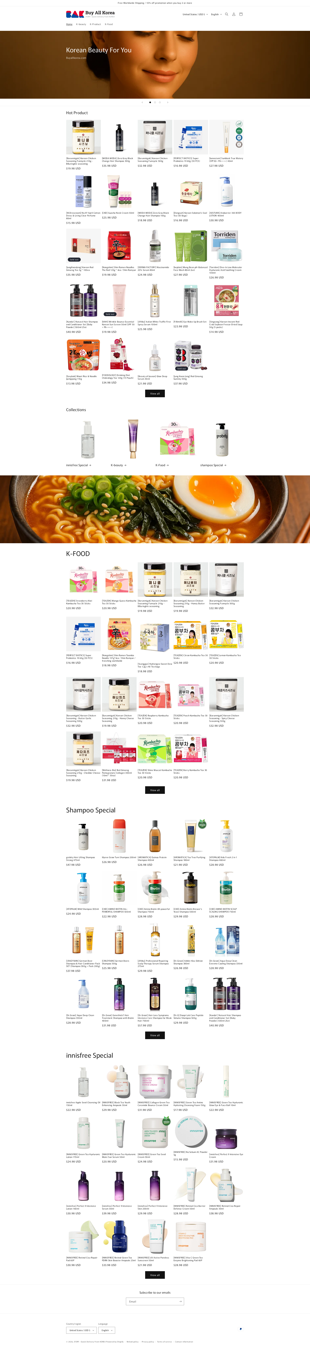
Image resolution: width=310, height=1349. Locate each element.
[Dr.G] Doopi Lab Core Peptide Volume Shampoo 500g (188, 1016)
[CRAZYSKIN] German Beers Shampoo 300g (115, 962)
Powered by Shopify (115, 1341)
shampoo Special (211, 465)
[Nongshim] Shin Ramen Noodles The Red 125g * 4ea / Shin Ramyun (119, 268)
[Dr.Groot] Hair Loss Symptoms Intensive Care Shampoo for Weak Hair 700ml (155, 1018)
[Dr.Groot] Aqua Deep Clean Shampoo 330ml (80, 1016)
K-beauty (117, 465)
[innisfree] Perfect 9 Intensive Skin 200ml (153, 1207)
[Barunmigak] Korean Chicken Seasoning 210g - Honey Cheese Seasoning (118, 718)
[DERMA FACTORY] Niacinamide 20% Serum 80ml (153, 268)
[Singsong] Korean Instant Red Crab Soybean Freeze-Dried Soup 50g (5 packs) (225, 324)
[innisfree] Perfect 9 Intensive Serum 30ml (117, 1207)
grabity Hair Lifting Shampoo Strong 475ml (80, 858)
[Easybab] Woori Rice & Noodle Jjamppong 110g (81, 377)
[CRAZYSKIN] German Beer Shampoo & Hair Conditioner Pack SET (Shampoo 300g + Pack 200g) (83, 964)
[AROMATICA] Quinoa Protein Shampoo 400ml (152, 858)
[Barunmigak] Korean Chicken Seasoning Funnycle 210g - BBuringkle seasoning (81, 161)
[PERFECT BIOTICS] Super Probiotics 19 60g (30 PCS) (187, 159)
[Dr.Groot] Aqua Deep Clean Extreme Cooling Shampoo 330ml (225, 962)
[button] (226, 14)
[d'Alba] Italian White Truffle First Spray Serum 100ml (154, 323)
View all (155, 393)
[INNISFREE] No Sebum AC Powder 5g (191, 1153)
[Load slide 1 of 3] (150, 102)
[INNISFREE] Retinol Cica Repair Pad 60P (82, 1259)
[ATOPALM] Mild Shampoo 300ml (82, 909)
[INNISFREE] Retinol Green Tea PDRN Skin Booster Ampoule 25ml (119, 1259)
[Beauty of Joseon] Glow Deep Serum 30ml (152, 377)
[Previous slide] (142, 102)
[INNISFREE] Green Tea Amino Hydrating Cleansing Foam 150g (189, 1104)
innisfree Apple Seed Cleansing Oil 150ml (83, 1104)
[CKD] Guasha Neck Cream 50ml (118, 213)
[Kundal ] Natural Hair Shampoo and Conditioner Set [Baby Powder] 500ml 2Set (82, 324)
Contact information (184, 1341)
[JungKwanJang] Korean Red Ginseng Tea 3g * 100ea (79, 268)
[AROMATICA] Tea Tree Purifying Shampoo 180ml (189, 858)
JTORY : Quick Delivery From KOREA (90, 1341)
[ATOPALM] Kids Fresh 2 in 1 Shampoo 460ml (223, 858)
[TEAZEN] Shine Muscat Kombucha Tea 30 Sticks (155, 771)
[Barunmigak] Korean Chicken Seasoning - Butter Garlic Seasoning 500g (81, 718)
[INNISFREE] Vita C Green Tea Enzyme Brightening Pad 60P (188, 1259)
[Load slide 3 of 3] (159, 102)
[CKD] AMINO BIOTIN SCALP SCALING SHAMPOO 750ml (223, 910)
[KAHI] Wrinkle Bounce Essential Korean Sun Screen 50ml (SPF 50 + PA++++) (118, 324)
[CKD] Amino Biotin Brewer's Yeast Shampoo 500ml (188, 910)
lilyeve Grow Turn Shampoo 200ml (119, 857)
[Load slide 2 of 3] (155, 102)
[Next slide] (167, 102)
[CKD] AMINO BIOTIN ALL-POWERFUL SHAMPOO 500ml (116, 910)
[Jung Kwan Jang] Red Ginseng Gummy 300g (188, 377)
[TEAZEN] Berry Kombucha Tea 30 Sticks (190, 771)
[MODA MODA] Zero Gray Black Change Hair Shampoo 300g (117, 159)
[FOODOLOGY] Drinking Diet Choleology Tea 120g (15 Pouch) (118, 376)
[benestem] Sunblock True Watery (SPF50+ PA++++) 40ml (226, 159)
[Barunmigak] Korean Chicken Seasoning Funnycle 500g (152, 159)
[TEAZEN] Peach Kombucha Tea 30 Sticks (191, 717)
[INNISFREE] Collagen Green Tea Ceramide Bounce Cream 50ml (154, 1104)
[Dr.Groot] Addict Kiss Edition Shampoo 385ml (188, 962)
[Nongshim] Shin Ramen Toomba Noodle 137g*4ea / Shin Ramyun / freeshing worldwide (118, 658)
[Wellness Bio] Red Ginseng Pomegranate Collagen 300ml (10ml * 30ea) (117, 773)
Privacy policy (148, 1341)
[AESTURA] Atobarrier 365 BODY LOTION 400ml (225, 214)
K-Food (160, 465)
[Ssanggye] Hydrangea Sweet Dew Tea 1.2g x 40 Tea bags (155, 665)
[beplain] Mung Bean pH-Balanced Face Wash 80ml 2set (191, 268)
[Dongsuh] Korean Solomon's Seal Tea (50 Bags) (190, 214)
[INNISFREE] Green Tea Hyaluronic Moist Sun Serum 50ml (119, 1155)
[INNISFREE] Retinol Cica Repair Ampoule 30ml (225, 1207)
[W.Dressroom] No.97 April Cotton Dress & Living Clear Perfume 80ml (83, 216)
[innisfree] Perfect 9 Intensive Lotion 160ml (81, 1207)
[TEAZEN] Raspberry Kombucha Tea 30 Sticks (153, 717)
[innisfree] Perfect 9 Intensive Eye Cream (226, 1155)
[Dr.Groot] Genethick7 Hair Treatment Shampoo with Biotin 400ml (118, 1018)
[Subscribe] (180, 1301)
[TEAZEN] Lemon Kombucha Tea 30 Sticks (225, 656)
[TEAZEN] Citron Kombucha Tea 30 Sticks (191, 656)
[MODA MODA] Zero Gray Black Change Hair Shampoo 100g (153, 214)
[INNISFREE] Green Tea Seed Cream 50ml (152, 1155)
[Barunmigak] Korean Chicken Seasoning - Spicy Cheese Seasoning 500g (224, 718)
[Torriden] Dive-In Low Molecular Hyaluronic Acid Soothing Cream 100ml (225, 270)
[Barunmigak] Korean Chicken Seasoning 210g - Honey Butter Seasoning (189, 603)
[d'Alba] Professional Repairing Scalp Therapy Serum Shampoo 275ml (153, 964)
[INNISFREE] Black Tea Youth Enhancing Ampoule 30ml (116, 1104)
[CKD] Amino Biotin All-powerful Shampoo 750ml (154, 910)
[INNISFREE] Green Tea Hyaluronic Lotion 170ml (83, 1155)
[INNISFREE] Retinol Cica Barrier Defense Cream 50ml (190, 1207)
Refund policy (133, 1341)
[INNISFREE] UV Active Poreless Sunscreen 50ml (153, 1259)
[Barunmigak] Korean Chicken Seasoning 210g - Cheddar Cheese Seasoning (83, 773)
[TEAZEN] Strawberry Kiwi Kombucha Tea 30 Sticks (79, 602)
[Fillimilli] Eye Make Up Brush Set (190, 321)
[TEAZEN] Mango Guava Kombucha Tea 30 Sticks (119, 602)
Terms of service (164, 1341)
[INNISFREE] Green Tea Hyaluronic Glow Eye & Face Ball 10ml (226, 1104)
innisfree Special (77, 465)
